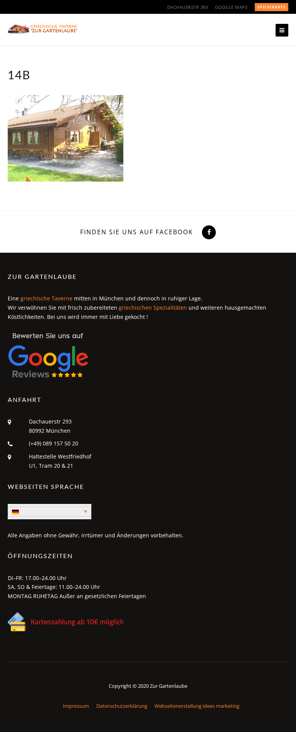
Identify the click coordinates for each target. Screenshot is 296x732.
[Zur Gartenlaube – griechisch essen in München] (42, 28)
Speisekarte (271, 7)
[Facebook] (208, 232)
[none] (49, 511)
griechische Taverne (46, 298)
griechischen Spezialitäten (153, 307)
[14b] (65, 137)
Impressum (76, 705)
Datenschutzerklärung (121, 705)
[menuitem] (49, 512)
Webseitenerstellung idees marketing (197, 705)
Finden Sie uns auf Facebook (136, 232)
